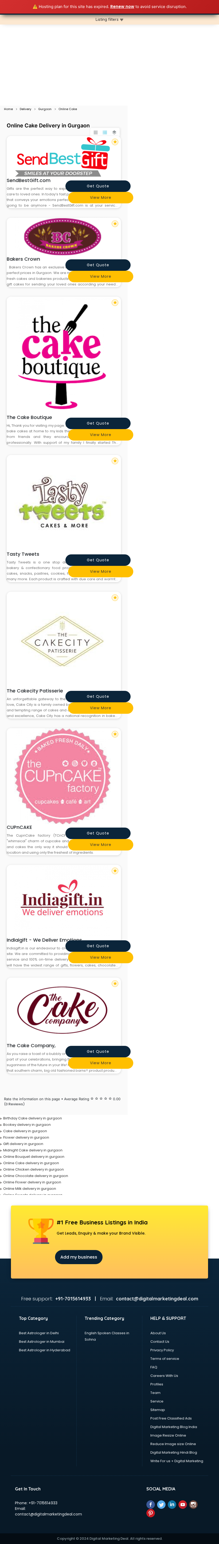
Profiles (156, 1384)
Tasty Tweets (23, 554)
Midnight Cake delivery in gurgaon (32, 1150)
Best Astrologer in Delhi (39, 1333)
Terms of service (164, 1358)
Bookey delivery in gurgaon (27, 1124)
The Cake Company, (31, 1045)
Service (156, 1401)
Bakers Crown (23, 259)
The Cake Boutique (29, 417)
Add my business (78, 1257)
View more (100, 197)
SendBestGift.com (28, 180)
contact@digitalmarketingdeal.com (48, 1514)
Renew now (122, 6)
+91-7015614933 (43, 1503)
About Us (158, 1333)
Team (155, 1392)
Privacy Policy (162, 1350)
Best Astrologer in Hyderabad (44, 1350)
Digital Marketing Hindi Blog (173, 1452)
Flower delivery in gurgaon (26, 1137)
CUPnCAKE (19, 827)
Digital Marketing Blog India (173, 1426)
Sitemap (157, 1409)
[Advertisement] (109, 65)
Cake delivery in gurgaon (25, 1131)
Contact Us (159, 1341)
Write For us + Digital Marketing (176, 1461)
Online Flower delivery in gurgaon (32, 1182)
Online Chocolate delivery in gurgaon (35, 1175)
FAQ (153, 1367)
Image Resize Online (168, 1435)
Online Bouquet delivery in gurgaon (33, 1156)
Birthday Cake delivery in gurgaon (32, 1118)
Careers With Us (164, 1375)
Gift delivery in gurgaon (23, 1143)
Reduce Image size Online (173, 1443)
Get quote (98, 186)
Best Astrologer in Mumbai (41, 1341)
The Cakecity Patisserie (35, 690)
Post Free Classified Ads (171, 1418)
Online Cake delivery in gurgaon (31, 1163)
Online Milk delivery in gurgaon (29, 1188)
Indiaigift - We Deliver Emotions (44, 940)
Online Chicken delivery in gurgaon (33, 1169)
